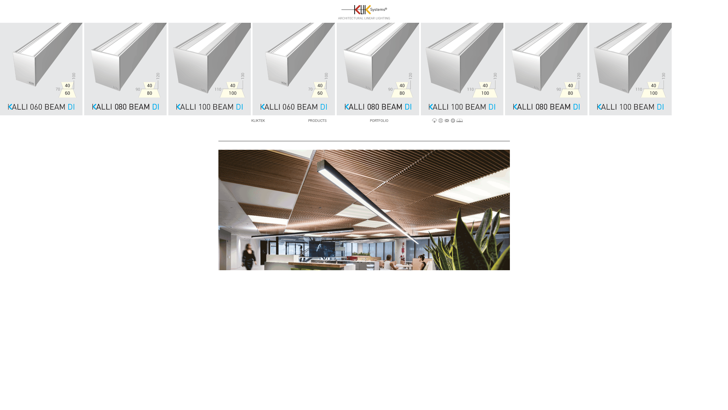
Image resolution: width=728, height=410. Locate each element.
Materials (447, 121)
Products (317, 120)
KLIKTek (258, 120)
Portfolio (379, 120)
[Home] (364, 9)
